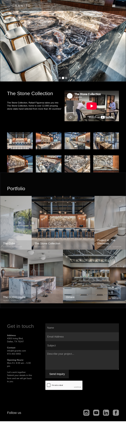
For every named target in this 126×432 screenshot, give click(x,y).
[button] (114, 6)
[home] (18, 4)
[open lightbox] (20, 140)
